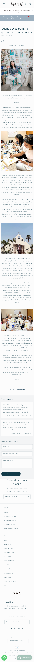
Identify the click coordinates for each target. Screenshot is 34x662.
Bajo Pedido (7, 556)
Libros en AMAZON (9, 548)
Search (5, 512)
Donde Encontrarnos (9, 581)
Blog (4, 585)
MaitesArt (15, 650)
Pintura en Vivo (8, 544)
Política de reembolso (10, 520)
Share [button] (5, 41)
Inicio (5, 540)
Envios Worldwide (8, 561)
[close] (32, 10)
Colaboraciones (8, 573)
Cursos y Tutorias (8, 569)
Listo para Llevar (8, 552)
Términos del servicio (9, 516)
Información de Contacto (11, 528)
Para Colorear (7, 565)
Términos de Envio (9, 524)
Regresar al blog (18, 389)
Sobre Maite (7, 577)
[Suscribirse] (28, 496)
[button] (4, 4)
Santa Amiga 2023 (18, 348)
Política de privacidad (26, 653)
